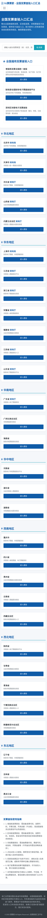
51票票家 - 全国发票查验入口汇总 (22, 3)
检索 (40, 47)
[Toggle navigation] (4, 8)
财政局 (13, 143)
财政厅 (13, 182)
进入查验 (23, 79)
